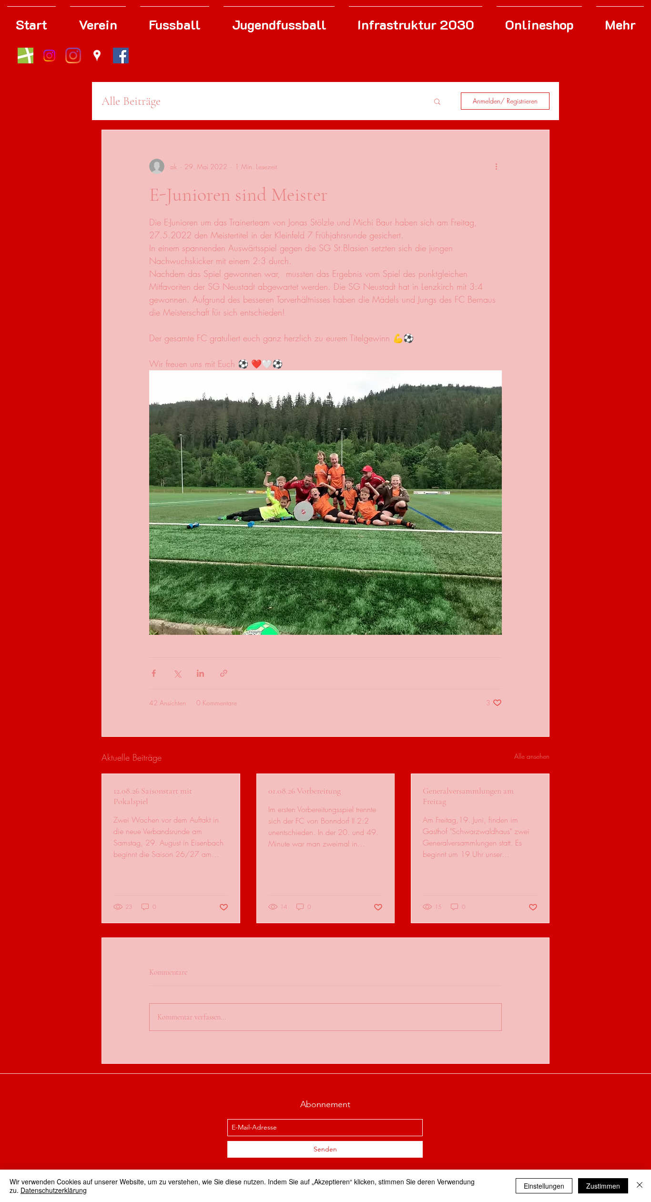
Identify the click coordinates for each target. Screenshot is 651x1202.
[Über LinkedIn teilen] (200, 673)
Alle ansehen (531, 756)
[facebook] (121, 55)
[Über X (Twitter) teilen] (177, 673)
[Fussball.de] (25, 55)
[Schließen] (639, 1185)
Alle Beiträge (131, 101)
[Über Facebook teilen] (153, 673)
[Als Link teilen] (223, 673)
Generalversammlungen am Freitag (468, 795)
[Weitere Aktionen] (496, 166)
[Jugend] (49, 55)
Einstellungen (544, 1186)
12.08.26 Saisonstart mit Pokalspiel (152, 795)
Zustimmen (603, 1186)
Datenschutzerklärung (53, 1190)
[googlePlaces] (97, 55)
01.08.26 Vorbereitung (304, 790)
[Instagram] (73, 55)
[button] (437, 101)
